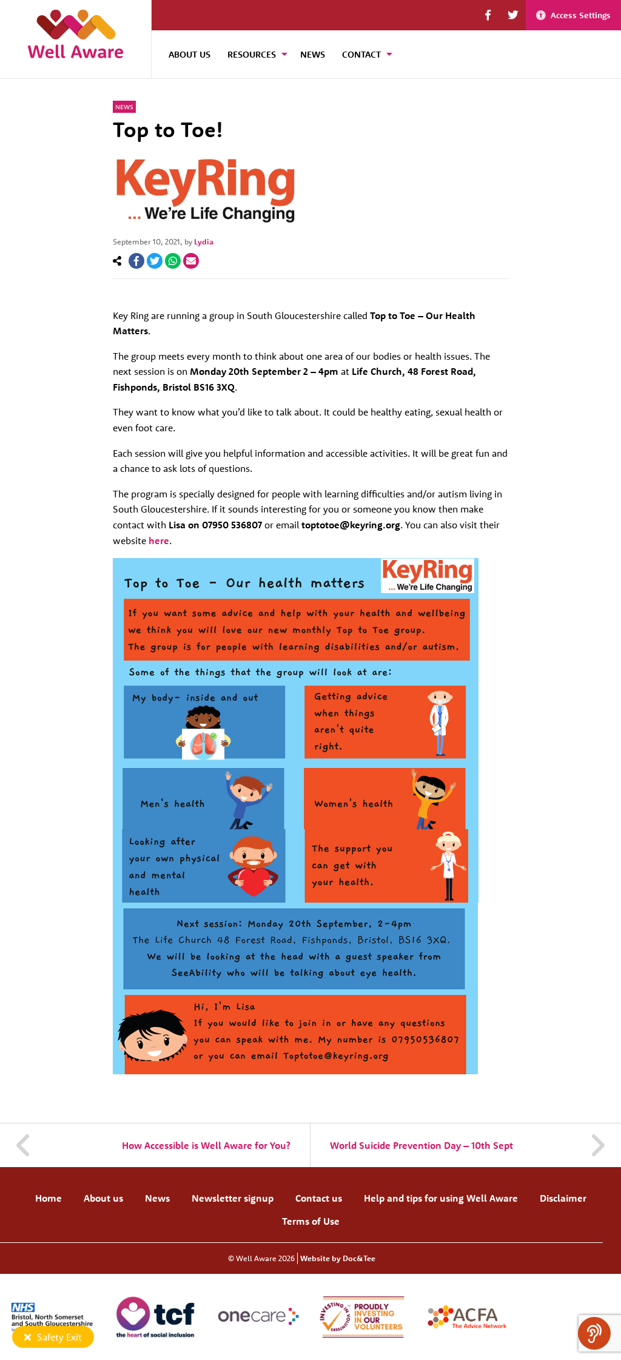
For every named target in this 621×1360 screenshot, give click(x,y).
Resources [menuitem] (251, 54)
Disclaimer (563, 1198)
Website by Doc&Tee (337, 1258)
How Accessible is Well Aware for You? (206, 1145)
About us (103, 1198)
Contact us (318, 1198)
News (124, 107)
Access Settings (581, 15)
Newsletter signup (233, 1198)
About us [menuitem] (189, 54)
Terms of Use (311, 1221)
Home (48, 1198)
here (157, 540)
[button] (488, 15)
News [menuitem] (312, 54)
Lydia (203, 241)
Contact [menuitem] (361, 54)
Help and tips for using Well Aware (441, 1198)
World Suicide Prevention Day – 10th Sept (421, 1145)
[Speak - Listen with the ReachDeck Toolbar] (594, 1333)
